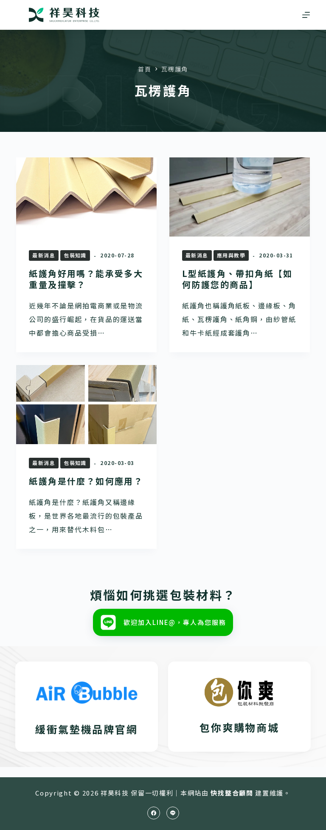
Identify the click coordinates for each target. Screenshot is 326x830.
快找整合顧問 (232, 792)
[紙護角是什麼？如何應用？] (86, 404)
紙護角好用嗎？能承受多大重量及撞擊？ (86, 279)
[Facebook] (153, 813)
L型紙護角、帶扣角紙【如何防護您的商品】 (237, 279)
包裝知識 (75, 255)
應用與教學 (231, 255)
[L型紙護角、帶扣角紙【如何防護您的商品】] (239, 197)
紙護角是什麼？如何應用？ (86, 481)
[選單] (306, 15)
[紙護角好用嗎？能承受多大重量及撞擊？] (86, 197)
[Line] (172, 813)
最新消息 (43, 255)
